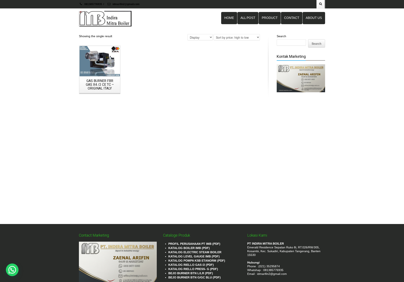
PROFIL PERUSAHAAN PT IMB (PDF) (194, 243)
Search (281, 36)
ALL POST (248, 18)
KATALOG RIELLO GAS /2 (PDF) (191, 264)
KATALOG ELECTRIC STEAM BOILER (194, 252)
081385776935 (93, 4)
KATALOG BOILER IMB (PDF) (189, 248)
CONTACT (291, 18)
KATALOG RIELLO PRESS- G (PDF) (193, 269)
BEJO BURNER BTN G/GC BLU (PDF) (194, 277)
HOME (229, 18)
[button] (12, 270)
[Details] (100, 61)
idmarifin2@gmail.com (126, 4)
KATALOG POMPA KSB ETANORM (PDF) (196, 260)
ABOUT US (314, 18)
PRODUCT (270, 18)
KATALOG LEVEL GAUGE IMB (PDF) (194, 256)
